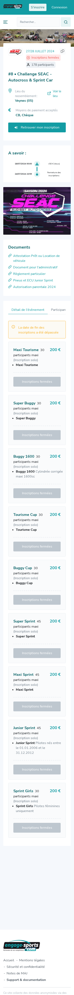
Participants (59, 310)
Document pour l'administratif (35, 267)
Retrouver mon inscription (40, 127)
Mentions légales (32, 960)
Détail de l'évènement (28, 310)
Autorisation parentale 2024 (34, 287)
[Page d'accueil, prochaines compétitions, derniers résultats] (12, 7)
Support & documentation (26, 980)
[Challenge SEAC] (15, 52)
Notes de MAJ (17, 973)
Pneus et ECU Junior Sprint (33, 280)
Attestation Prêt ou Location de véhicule (36, 258)
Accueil (8, 960)
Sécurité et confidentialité (26, 967)
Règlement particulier (29, 274)
